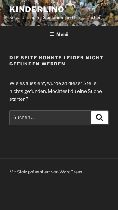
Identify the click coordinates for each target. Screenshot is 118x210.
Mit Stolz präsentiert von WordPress (45, 171)
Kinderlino (37, 9)
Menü (62, 34)
